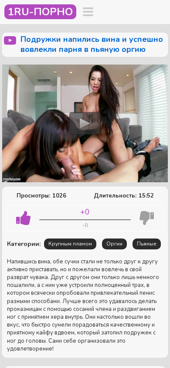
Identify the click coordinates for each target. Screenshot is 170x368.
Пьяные (146, 243)
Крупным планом (70, 243)
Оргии (114, 243)
